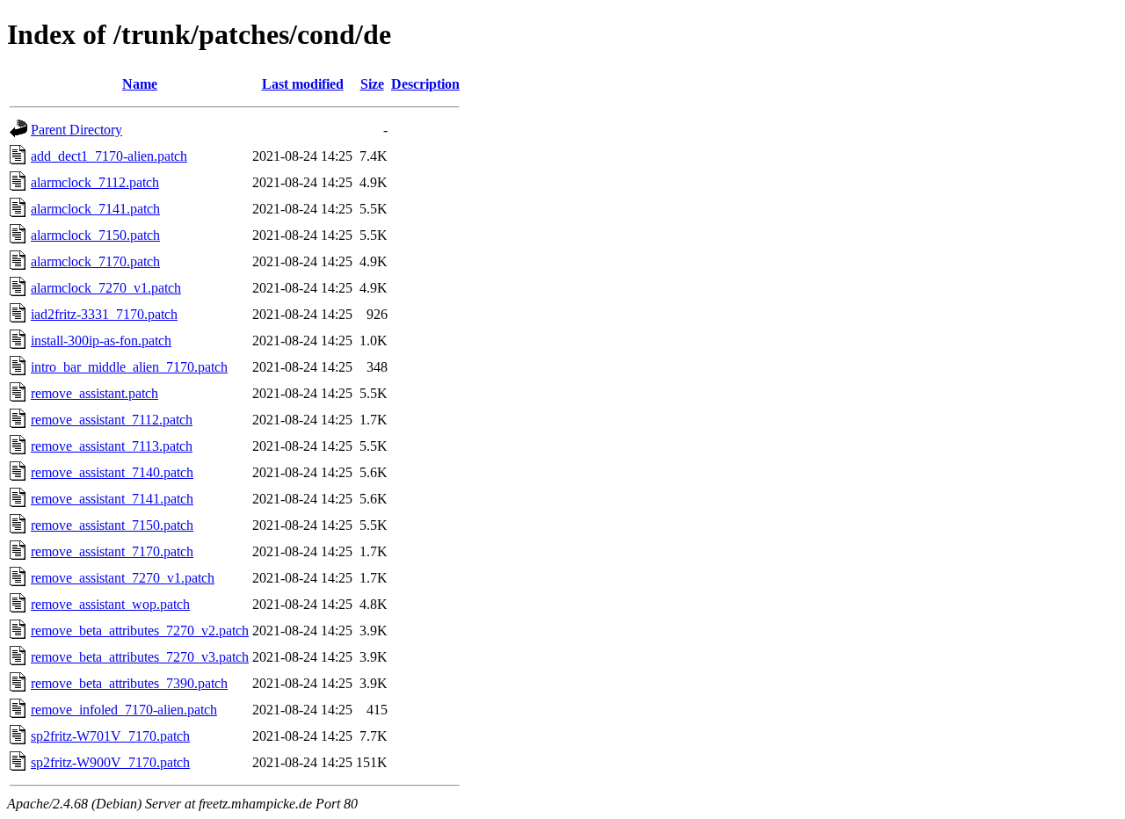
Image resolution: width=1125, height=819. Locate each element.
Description (425, 83)
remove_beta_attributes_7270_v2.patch (140, 630)
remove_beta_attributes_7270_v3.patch (140, 656)
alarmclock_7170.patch (95, 261)
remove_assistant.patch (94, 393)
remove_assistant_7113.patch (111, 445)
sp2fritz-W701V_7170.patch (110, 735)
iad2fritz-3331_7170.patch (104, 314)
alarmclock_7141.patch (95, 208)
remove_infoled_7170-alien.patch (124, 709)
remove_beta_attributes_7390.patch (129, 683)
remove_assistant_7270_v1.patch (122, 577)
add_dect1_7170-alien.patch (109, 156)
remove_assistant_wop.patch (110, 604)
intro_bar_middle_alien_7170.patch (129, 366)
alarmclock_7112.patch (95, 182)
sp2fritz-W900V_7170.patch (110, 762)
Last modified (303, 83)
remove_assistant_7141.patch (112, 498)
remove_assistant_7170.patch (112, 551)
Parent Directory (76, 129)
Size (372, 83)
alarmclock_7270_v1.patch (106, 287)
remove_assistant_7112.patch (111, 419)
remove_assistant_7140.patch (112, 472)
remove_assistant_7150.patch (112, 525)
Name (139, 83)
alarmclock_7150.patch (95, 235)
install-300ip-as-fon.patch (101, 340)
